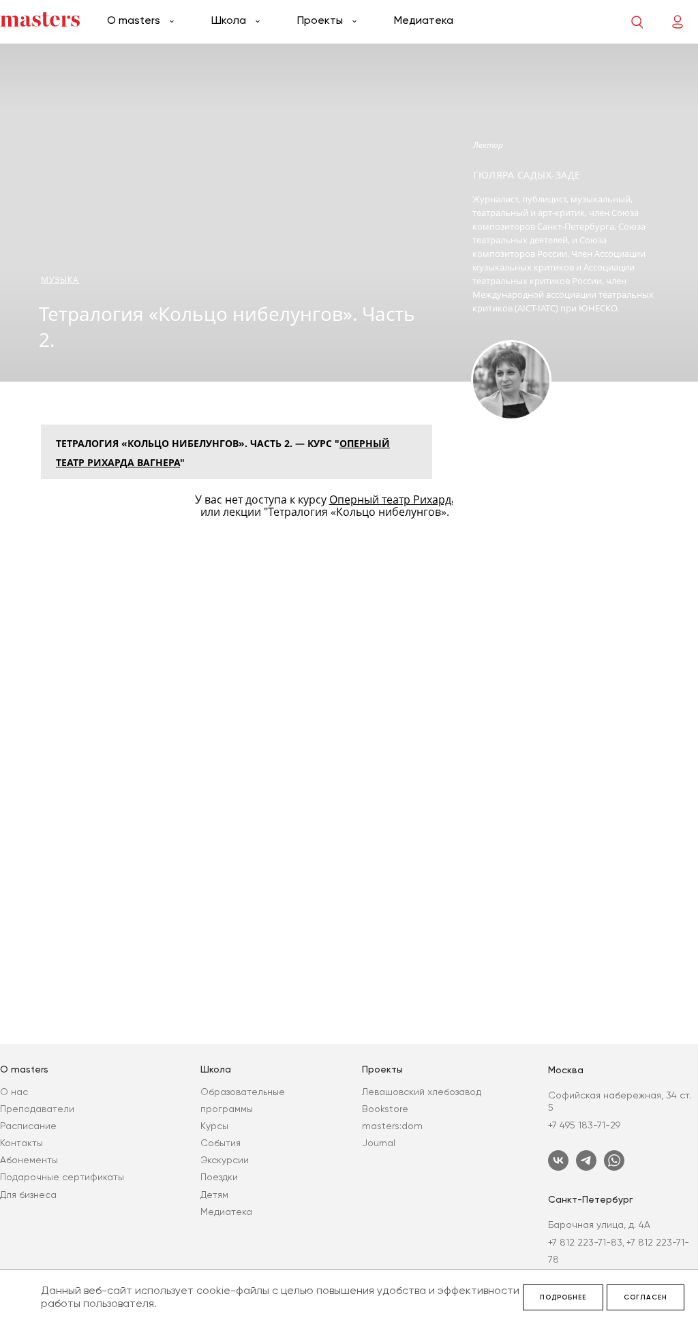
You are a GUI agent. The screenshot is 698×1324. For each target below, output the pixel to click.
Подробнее (563, 1297)
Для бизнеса (28, 1194)
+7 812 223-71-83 (585, 1242)
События (220, 1142)
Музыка (60, 280)
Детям (214, 1194)
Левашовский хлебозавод (421, 1091)
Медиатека (423, 20)
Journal (378, 1142)
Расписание (28, 1125)
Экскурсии (224, 1159)
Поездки (219, 1176)
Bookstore (385, 1108)
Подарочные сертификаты (62, 1176)
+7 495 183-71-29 (584, 1125)
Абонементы (29, 1159)
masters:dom (392, 1125)
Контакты (21, 1142)
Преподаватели (37, 1108)
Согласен (645, 1297)
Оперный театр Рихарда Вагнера (416, 499)
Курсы (214, 1125)
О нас (14, 1091)
